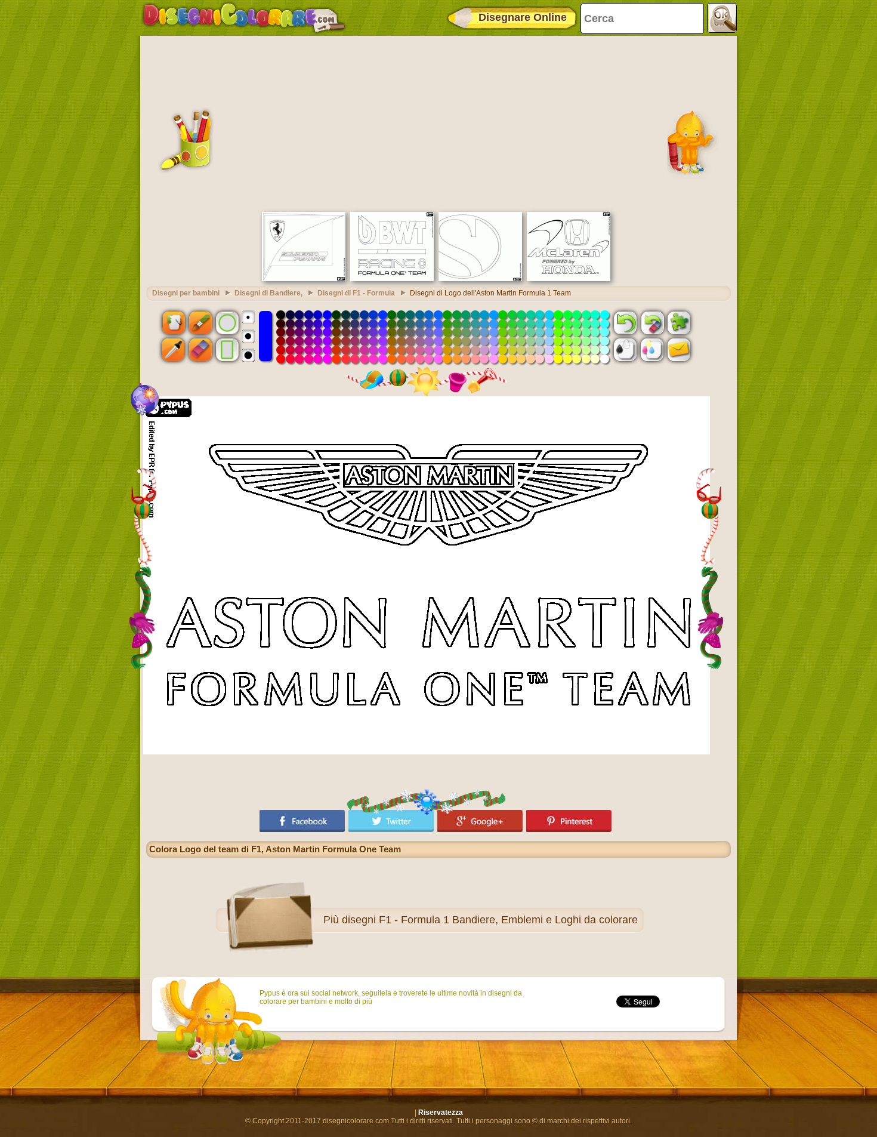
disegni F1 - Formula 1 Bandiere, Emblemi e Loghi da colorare (490, 920)
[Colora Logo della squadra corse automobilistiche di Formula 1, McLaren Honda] (568, 279)
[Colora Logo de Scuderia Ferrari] (303, 279)
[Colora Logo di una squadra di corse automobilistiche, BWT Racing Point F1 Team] (392, 279)
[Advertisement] (438, 122)
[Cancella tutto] (652, 322)
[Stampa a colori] (652, 349)
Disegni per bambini (186, 293)
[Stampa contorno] (625, 349)
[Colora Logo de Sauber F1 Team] (480, 279)
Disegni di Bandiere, (268, 293)
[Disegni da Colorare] (243, 18)
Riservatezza (440, 1112)
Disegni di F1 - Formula (356, 293)
